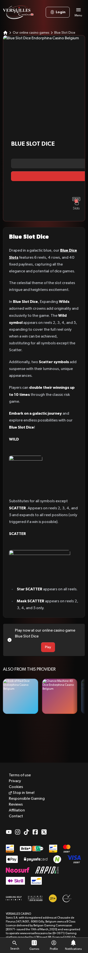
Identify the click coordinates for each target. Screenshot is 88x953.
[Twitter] (44, 832)
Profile (54, 949)
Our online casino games (31, 32)
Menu (78, 15)
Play (48, 647)
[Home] (5, 32)
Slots (76, 208)
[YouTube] (9, 832)
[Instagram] (18, 832)
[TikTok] (26, 832)
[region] (44, 696)
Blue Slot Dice (64, 32)
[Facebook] (35, 832)
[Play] (20, 696)
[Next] (79, 696)
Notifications (73, 949)
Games (34, 949)
